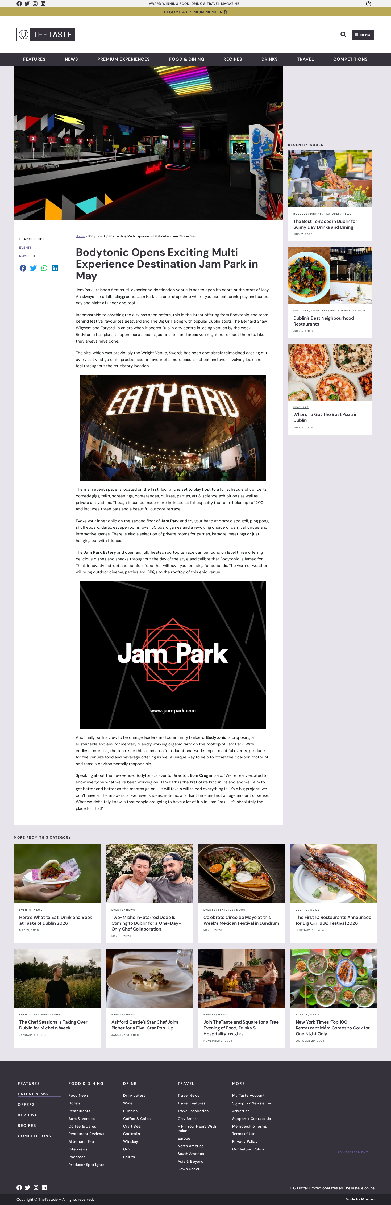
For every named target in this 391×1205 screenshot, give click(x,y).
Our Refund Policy (248, 1149)
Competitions (350, 59)
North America (191, 1146)
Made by (360, 1199)
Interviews (78, 1149)
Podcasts (77, 1156)
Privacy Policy (244, 1141)
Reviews (28, 1114)
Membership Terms (249, 1126)
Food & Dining (186, 59)
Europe (184, 1138)
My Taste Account (248, 1095)
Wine (127, 1103)
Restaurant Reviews (86, 1133)
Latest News (33, 1093)
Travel (305, 59)
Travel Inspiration (193, 1110)
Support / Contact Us (251, 1118)
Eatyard (108, 328)
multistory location (131, 366)
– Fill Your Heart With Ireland (197, 1128)
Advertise (241, 1110)
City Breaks (188, 1118)
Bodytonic (239, 315)
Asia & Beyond (191, 1161)
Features (34, 59)
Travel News (188, 1095)
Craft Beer (132, 1126)
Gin (126, 1149)
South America (191, 1153)
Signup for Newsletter (251, 1103)
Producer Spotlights (86, 1164)
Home (80, 236)
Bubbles (130, 1110)
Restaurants (79, 1110)
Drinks (269, 59)
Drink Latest (134, 1095)
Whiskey (130, 1141)
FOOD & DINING (86, 1083)
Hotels (74, 1103)
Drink (130, 1083)
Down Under (188, 1168)
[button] (343, 34)
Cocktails (131, 1133)
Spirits (129, 1156)
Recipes (232, 59)
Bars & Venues (82, 1118)
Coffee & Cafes (82, 1126)
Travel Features (191, 1103)
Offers (26, 1104)
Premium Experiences (123, 59)
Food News (79, 1095)
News (71, 59)
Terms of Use (243, 1133)
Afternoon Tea (81, 1141)
